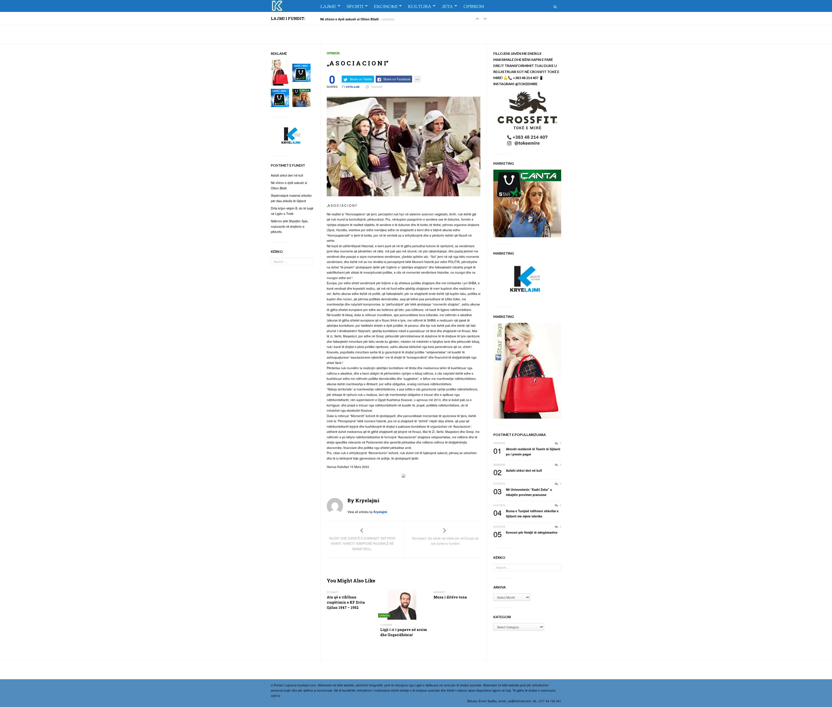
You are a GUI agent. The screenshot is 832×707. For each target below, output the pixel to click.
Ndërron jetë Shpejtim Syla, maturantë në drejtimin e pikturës (289, 226)
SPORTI (355, 6)
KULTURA (419, 6)
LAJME (328, 6)
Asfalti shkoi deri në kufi (517, 470)
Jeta (447, 6)
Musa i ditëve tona (450, 597)
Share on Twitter (361, 79)
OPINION (473, 6)
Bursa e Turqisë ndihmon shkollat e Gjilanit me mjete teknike (526, 513)
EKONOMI (385, 6)
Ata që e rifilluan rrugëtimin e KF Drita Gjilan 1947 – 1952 (346, 602)
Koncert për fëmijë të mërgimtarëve (525, 532)
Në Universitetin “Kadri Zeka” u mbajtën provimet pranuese (522, 492)
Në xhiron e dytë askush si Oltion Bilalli (349, 19)
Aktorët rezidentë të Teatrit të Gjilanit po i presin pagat (526, 451)
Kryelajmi (352, 86)
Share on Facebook (396, 79)
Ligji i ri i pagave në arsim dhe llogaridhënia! (403, 632)
